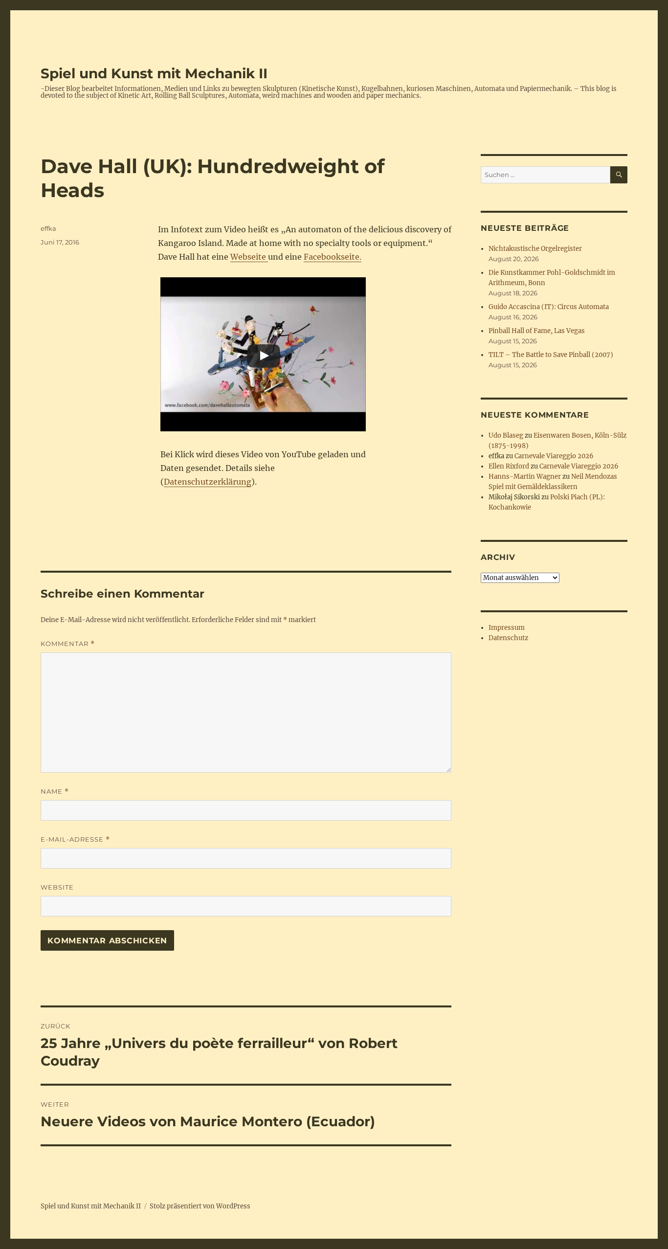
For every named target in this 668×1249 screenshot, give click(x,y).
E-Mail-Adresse (75, 839)
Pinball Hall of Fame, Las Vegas (537, 331)
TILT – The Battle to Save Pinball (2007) (551, 355)
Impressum (507, 628)
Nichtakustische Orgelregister (535, 249)
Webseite (249, 257)
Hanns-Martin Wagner (525, 476)
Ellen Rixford (509, 466)
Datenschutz (508, 638)
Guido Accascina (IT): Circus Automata (549, 307)
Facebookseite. (332, 257)
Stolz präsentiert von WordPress (200, 1206)
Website (57, 887)
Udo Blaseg (506, 435)
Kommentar (68, 644)
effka (48, 228)
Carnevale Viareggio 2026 (554, 456)
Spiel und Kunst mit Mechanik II (154, 73)
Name (55, 791)
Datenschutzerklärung (207, 482)
